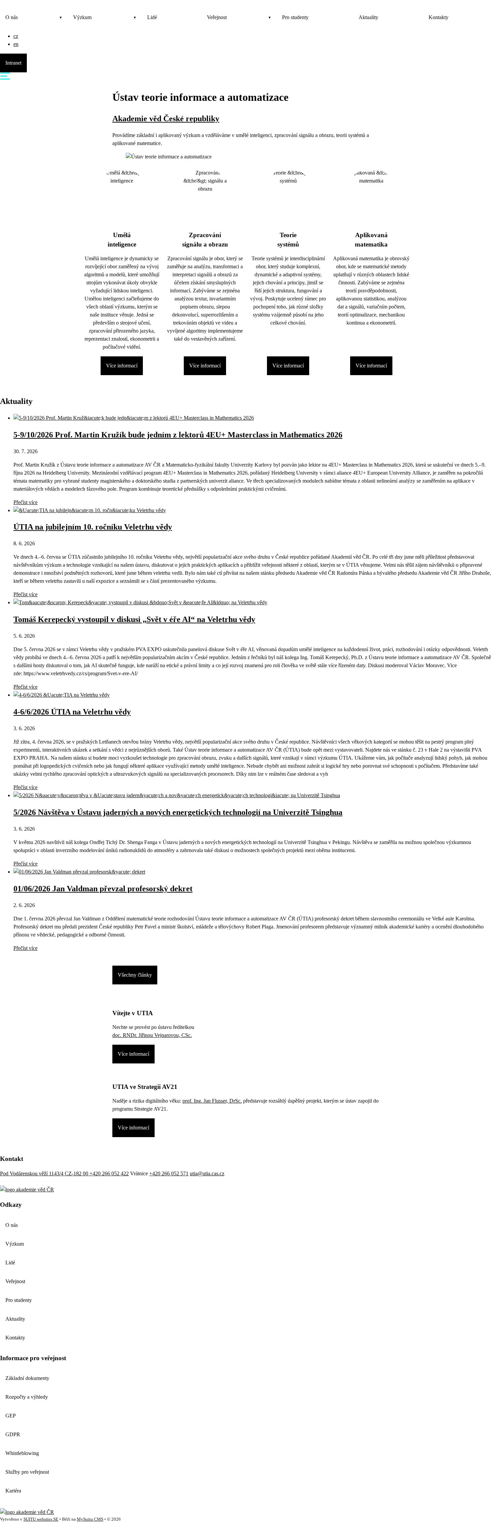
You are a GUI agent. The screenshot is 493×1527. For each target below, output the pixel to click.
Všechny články (135, 975)
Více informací (122, 365)
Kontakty (438, 17)
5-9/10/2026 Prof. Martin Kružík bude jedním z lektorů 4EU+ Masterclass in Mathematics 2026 (177, 434)
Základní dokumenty (27, 1378)
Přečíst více (25, 502)
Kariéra (13, 1491)
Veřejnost (217, 17)
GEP (10, 1415)
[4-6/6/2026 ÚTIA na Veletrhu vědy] (61, 695)
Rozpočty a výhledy (26, 1397)
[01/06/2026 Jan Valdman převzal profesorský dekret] (79, 872)
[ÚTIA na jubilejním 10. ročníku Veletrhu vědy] (89, 510)
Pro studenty (295, 17)
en (15, 44)
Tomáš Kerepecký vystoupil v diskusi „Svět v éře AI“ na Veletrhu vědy (134, 619)
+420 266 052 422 (109, 1173)
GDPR (12, 1434)
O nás (11, 17)
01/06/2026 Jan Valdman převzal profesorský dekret (103, 888)
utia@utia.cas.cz (207, 1173)
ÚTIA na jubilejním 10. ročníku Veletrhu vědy (92, 527)
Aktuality (368, 17)
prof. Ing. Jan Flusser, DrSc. (212, 1101)
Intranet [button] (13, 63)
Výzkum (82, 17)
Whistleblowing (22, 1453)
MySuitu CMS (90, 1519)
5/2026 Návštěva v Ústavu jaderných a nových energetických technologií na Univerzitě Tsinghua (177, 812)
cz (15, 36)
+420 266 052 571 (168, 1173)
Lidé (152, 17)
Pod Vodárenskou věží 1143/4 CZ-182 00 (45, 1173)
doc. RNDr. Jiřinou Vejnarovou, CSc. (152, 1035)
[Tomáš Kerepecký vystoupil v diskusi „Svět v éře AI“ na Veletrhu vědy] (140, 602)
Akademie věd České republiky (165, 118)
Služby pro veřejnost (27, 1472)
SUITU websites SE (40, 1519)
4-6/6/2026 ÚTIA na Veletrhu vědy (72, 711)
